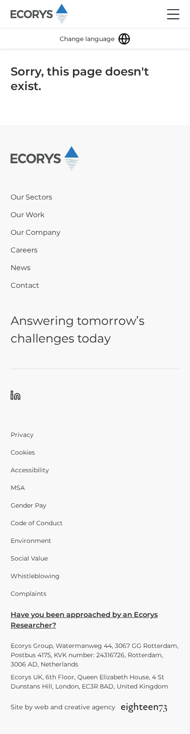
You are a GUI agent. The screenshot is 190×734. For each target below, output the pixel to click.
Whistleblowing (35, 576)
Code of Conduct (37, 523)
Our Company (36, 232)
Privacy (22, 435)
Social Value (29, 558)
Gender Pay (28, 505)
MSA (18, 488)
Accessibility (30, 470)
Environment (31, 541)
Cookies (23, 452)
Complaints (28, 594)
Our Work (28, 215)
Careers (24, 250)
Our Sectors (31, 197)
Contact (25, 285)
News (20, 267)
